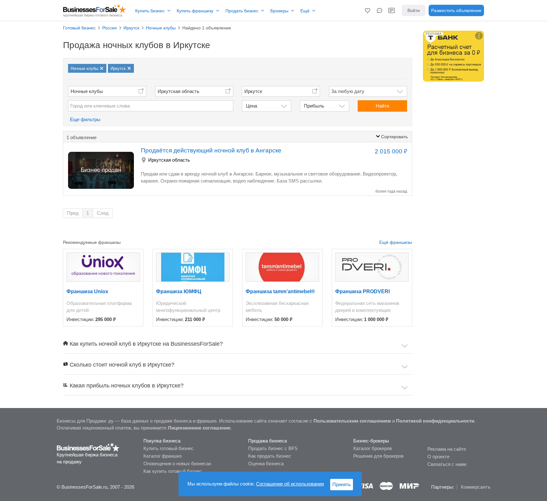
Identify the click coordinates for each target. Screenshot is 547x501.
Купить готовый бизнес (168, 448)
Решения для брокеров (378, 456)
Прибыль (314, 105)
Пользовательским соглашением (352, 421)
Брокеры (279, 10)
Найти (382, 105)
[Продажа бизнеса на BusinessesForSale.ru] (88, 447)
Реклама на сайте (446, 449)
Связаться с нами (446, 464)
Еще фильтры (85, 119)
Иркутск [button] (253, 91)
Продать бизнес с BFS (273, 448)
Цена (251, 105)
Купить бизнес (150, 10)
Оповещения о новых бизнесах (177, 463)
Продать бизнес (241, 10)
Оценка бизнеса (266, 463)
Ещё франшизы (395, 242)
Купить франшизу (195, 10)
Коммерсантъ (475, 487)
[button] (367, 10)
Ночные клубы (87, 91)
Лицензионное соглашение (199, 427)
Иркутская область (178, 91)
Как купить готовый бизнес (172, 471)
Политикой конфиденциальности (435, 421)
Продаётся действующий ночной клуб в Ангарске (211, 150)
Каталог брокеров (372, 448)
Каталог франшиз (162, 456)
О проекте (438, 456)
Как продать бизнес (269, 456)
